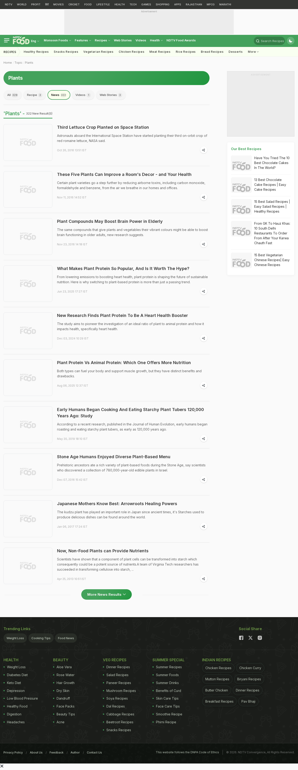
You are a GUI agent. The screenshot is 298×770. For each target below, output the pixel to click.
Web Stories (123, 40)
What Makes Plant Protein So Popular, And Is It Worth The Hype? (123, 268)
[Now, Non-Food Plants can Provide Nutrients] (27, 566)
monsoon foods (56, 40)
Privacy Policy (13, 752)
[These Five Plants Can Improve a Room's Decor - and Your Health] (27, 189)
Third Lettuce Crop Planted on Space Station (103, 127)
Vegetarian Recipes (98, 51)
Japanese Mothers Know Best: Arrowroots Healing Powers (117, 503)
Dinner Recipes (118, 667)
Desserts (236, 51)
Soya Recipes (117, 698)
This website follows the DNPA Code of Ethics (187, 752)
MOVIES (58, 4)
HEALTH (120, 4)
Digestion (14, 714)
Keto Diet (14, 683)
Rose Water (65, 675)
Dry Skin (63, 691)
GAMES (146, 4)
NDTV (8, 4)
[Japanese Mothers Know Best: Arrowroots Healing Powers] (27, 518)
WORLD (22, 4)
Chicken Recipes (132, 51)
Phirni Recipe (166, 722)
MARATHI (225, 4)
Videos (140, 40)
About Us (36, 752)
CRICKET (74, 4)
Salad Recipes (117, 675)
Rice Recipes (186, 51)
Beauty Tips (66, 714)
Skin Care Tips (167, 698)
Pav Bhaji (248, 701)
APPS (177, 4)
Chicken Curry (250, 668)
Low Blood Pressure (22, 698)
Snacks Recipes (66, 51)
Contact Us (94, 752)
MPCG (211, 4)
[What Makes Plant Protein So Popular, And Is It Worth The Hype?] (27, 283)
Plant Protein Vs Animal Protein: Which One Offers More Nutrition (124, 362)
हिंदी (47, 4)
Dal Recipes (115, 706)
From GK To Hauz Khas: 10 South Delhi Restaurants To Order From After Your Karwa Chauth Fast (272, 233)
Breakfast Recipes (219, 701)
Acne (60, 722)
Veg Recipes (114, 660)
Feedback (57, 752)
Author (75, 752)
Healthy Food (17, 706)
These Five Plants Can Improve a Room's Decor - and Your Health (124, 174)
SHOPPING (162, 4)
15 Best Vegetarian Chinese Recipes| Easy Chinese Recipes (272, 260)
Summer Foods (167, 675)
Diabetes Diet (17, 675)
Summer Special (168, 660)
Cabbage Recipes (120, 714)
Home (7, 62)
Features (82, 40)
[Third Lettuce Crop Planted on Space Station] (27, 142)
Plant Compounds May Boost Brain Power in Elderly (110, 221)
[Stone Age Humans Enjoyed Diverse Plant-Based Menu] (27, 472)
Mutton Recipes (217, 679)
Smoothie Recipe (169, 714)
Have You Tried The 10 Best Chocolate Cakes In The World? (272, 163)
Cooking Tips (41, 638)
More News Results (104, 594)
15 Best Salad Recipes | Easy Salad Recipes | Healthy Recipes (272, 206)
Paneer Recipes (118, 683)
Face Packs (65, 706)
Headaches (16, 722)
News (58, 95)
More (252, 51)
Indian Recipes (216, 660)
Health (155, 40)
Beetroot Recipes (119, 722)
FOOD (88, 4)
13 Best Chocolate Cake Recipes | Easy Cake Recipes (270, 184)
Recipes (101, 40)
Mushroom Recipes (121, 691)
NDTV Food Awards (181, 40)
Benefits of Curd (168, 691)
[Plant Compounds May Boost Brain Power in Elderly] (27, 236)
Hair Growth (65, 683)
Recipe (34, 95)
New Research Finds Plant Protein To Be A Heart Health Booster (122, 315)
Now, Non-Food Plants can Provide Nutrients (103, 550)
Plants (29, 62)
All (12, 95)
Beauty (60, 660)
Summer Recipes (169, 667)
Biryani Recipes (249, 679)
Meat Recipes (159, 51)
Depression (16, 691)
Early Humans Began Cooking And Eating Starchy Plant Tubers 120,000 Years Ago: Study (130, 412)
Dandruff (63, 698)
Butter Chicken (216, 690)
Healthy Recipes (36, 51)
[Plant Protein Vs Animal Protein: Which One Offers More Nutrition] (27, 377)
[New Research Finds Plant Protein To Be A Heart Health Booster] (27, 330)
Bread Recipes (212, 51)
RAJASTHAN (194, 4)
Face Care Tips (168, 706)
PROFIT (36, 4)
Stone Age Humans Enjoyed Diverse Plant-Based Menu (113, 456)
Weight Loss (15, 638)
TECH (133, 4)
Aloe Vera (64, 667)
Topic (18, 62)
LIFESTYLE (103, 4)
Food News (66, 638)
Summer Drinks (167, 683)
